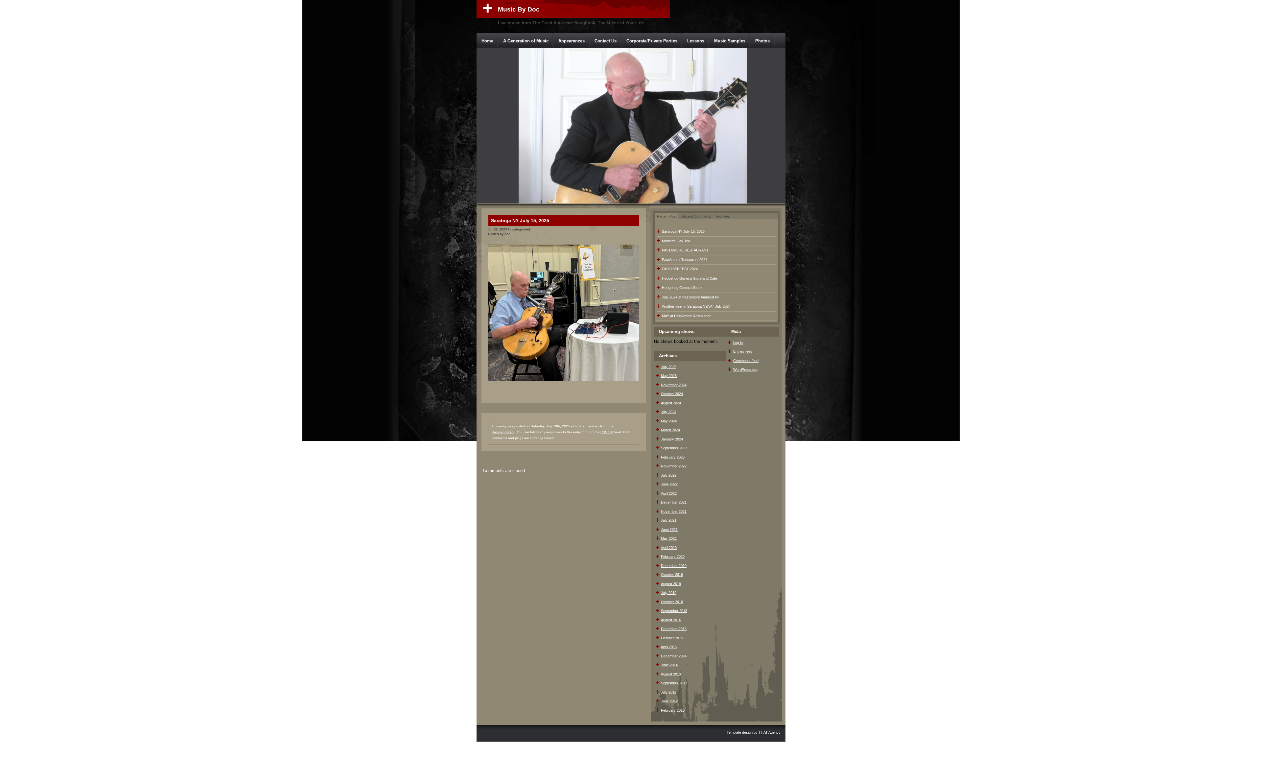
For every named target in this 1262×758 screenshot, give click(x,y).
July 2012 (668, 692)
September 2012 (674, 683)
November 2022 (674, 466)
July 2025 (668, 367)
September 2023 (674, 448)
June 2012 (669, 701)
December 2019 (674, 566)
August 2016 (671, 620)
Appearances (571, 40)
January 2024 (672, 439)
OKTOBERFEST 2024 (680, 269)
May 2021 (669, 538)
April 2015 (669, 647)
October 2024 (672, 394)
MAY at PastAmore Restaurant (686, 316)
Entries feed (742, 351)
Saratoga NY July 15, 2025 (520, 220)
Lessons (695, 40)
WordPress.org (745, 369)
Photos (762, 40)
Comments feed (746, 361)
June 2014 (669, 665)
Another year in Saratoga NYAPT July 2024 (696, 306)
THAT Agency (770, 732)
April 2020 (669, 548)
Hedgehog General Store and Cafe (689, 278)
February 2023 (673, 457)
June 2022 (669, 484)
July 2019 (668, 593)
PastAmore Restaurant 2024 (684, 260)
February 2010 (673, 710)
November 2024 (674, 385)
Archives (723, 216)
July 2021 (668, 520)
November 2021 (674, 511)
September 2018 (674, 611)
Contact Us (606, 40)
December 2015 (674, 629)
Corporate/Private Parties (651, 40)
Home (487, 40)
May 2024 (669, 421)
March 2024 (670, 430)
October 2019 (672, 575)
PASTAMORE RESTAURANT (685, 250)
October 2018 (672, 602)
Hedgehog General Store (682, 288)
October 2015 (672, 638)
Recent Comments (696, 216)
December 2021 (674, 502)
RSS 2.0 (606, 432)
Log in (738, 342)
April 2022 (669, 493)
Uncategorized (519, 229)
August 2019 (671, 584)
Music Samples (729, 40)
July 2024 (668, 412)
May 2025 (669, 376)
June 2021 (669, 530)
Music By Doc (519, 9)
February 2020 (673, 556)
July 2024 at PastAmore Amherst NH (691, 297)
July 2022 (668, 475)
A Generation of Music (526, 40)
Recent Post (667, 216)
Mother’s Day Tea (676, 241)
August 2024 (671, 403)
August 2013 (671, 674)
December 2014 (674, 656)
